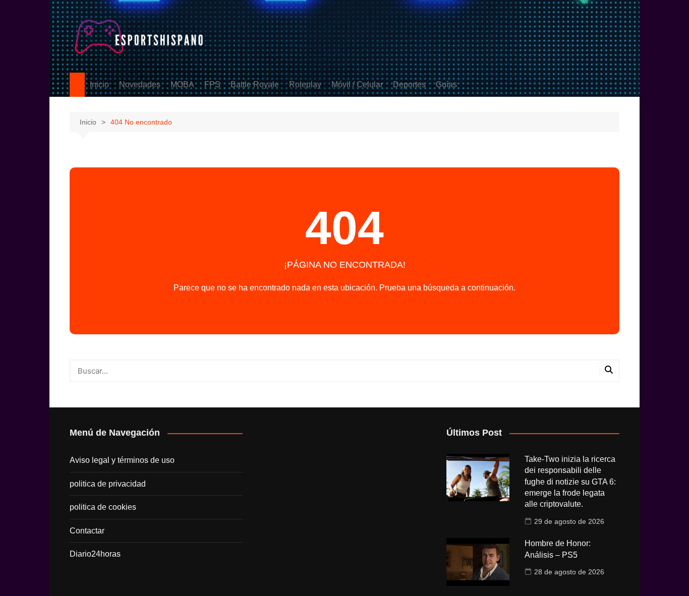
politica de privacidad (108, 484)
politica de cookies (103, 507)
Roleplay (305, 84)
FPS (212, 84)
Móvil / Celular (357, 84)
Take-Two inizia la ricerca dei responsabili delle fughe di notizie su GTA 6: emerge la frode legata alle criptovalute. (570, 482)
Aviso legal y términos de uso (122, 460)
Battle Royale (255, 84)
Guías (446, 84)
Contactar (87, 530)
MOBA (182, 84)
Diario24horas (95, 554)
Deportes (409, 84)
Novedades (139, 84)
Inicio (99, 84)
